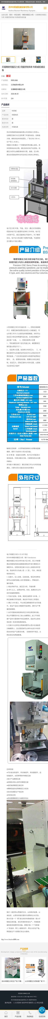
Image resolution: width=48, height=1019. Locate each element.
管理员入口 (32, 1003)
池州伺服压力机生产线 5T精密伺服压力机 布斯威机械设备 (22, 981)
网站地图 (40, 1003)
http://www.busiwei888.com (10, 939)
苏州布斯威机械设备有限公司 (19, 1000)
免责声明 (25, 1003)
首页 (11, 15)
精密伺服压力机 (28, 15)
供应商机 (17, 15)
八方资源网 (17, 1003)
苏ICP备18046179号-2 (30, 996)
